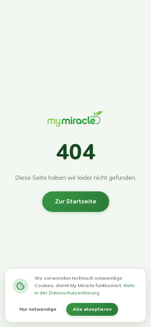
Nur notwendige (38, 309)
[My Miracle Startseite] (75, 121)
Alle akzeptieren (92, 309)
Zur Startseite (75, 201)
